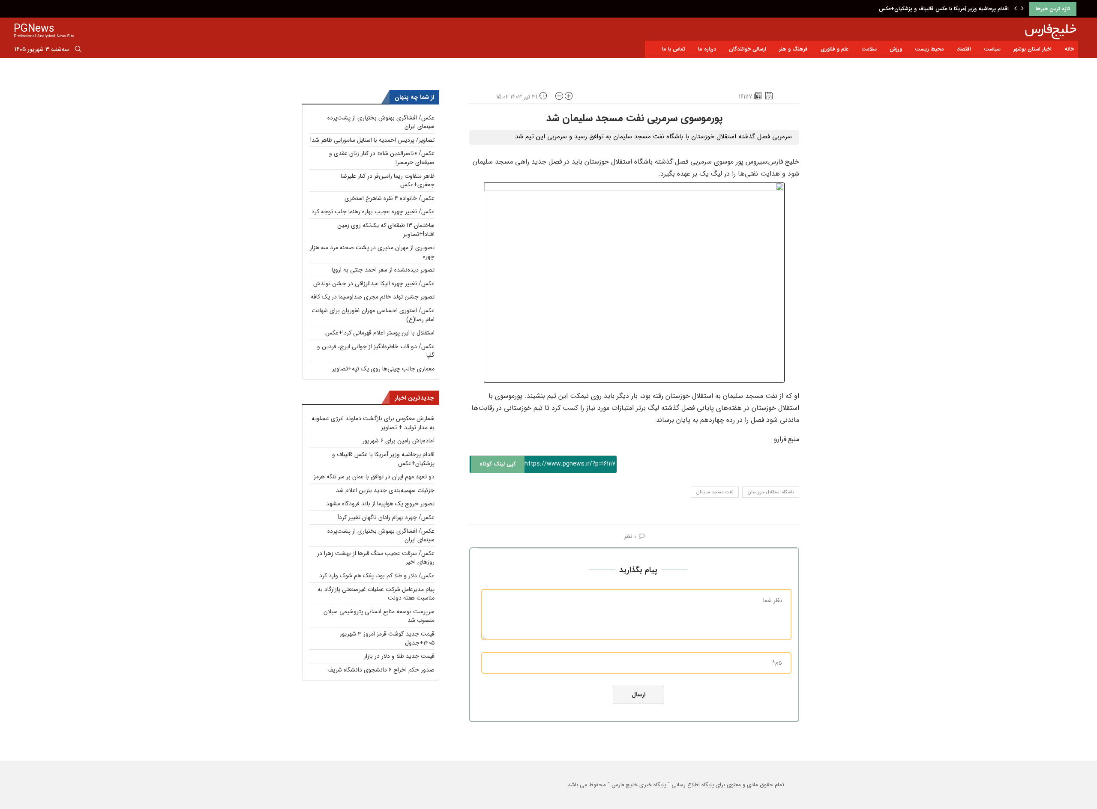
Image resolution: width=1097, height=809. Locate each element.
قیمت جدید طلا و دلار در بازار (399, 656)
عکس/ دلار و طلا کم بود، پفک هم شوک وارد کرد (377, 575)
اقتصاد (964, 49)
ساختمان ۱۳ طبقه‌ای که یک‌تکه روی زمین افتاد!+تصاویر (386, 230)
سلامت (869, 49)
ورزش (896, 49)
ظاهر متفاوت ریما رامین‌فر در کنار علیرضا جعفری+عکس (388, 180)
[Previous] (1015, 9)
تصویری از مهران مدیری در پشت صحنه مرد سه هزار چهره (372, 252)
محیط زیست (929, 49)
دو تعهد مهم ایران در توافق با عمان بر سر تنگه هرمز (374, 476)
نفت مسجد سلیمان (714, 492)
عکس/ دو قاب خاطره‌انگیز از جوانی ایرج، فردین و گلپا (376, 351)
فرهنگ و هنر (793, 49)
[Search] (78, 50)
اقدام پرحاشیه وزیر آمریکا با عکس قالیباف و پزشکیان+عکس (944, 9)
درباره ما (707, 49)
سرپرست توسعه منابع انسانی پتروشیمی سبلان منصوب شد (379, 616)
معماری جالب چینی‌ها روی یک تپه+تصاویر (383, 368)
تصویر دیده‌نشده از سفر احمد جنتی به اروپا (383, 270)
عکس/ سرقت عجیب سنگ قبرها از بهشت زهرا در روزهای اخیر (376, 558)
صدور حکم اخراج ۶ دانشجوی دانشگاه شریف (381, 670)
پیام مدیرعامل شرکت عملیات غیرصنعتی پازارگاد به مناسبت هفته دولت (376, 594)
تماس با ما (673, 49)
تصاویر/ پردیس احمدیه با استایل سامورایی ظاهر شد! (372, 140)
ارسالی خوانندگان (747, 49)
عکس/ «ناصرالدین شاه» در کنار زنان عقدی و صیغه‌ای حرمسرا (382, 158)
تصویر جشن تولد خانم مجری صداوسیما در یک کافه (373, 297)
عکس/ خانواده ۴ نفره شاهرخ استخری (390, 198)
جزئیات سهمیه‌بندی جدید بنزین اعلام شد (385, 490)
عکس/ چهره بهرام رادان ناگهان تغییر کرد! (386, 517)
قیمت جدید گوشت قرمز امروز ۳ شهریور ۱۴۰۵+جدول (387, 638)
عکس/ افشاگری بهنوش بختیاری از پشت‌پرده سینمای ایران (381, 122)
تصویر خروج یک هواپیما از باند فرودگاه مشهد (380, 503)
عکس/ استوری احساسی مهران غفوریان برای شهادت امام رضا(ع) (373, 315)
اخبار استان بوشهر (1032, 49)
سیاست (992, 49)
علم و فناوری (834, 49)
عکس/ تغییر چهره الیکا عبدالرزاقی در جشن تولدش (374, 283)
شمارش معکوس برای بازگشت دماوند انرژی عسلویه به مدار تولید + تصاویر (373, 423)
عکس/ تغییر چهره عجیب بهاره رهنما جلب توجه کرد (373, 211)
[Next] (1022, 9)
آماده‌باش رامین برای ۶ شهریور (399, 440)
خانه (1069, 49)
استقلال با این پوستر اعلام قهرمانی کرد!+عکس (380, 332)
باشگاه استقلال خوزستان (771, 492)
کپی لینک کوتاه (498, 464)
